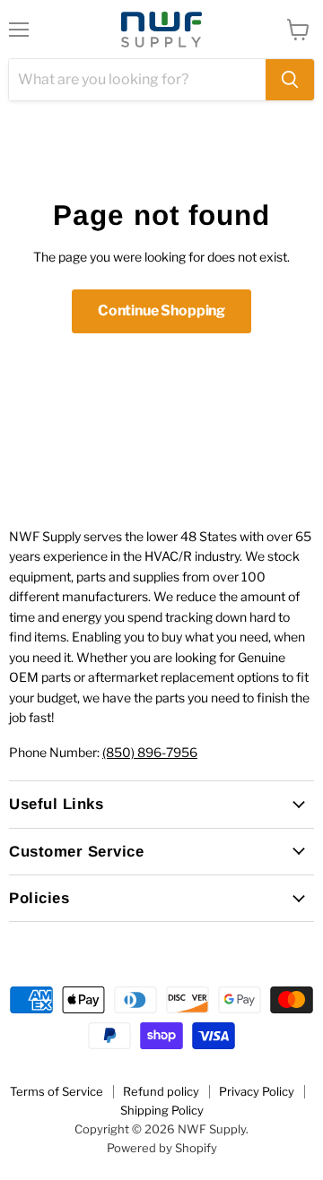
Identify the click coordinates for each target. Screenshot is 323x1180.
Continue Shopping (161, 310)
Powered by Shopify (162, 1148)
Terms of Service (56, 1091)
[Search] (290, 79)
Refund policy (161, 1091)
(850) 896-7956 (149, 752)
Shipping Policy (162, 1110)
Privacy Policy (256, 1091)
